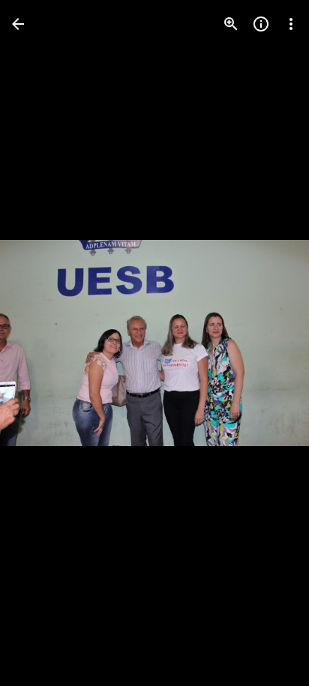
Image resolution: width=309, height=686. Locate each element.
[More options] (291, 24)
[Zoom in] (231, 24)
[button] (42, 343)
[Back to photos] (18, 24)
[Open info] (261, 24)
